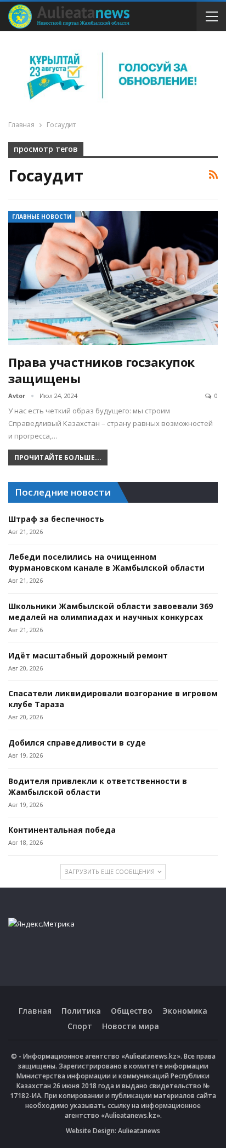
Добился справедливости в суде (77, 742)
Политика (81, 1010)
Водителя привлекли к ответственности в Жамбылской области (97, 786)
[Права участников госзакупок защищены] (113, 278)
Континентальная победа (62, 830)
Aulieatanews (139, 1130)
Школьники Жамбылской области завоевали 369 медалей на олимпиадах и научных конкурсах (110, 611)
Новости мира (130, 1026)
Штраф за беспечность (56, 519)
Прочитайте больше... (57, 457)
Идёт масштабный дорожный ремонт (88, 655)
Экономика (184, 1010)
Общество (131, 1010)
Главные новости (41, 216)
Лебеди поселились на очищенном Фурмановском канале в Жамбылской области (106, 562)
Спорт (79, 1026)
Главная (35, 1010)
